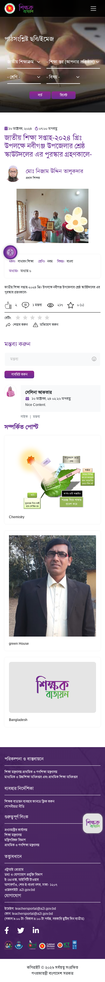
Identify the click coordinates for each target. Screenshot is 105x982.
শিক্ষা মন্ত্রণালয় (13, 835)
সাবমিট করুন (19, 374)
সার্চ (40, 95)
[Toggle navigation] (93, 9)
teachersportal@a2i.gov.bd (35, 909)
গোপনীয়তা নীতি (14, 806)
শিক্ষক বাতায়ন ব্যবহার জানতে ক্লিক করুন (29, 801)
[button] (8, 305)
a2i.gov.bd (27, 890)
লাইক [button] (24, 417)
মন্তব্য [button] (36, 417)
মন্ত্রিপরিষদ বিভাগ (15, 840)
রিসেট (63, 95)
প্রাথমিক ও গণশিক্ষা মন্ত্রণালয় (21, 845)
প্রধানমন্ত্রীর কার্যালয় (15, 830)
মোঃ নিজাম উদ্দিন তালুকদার (54, 171)
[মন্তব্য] (52, 359)
